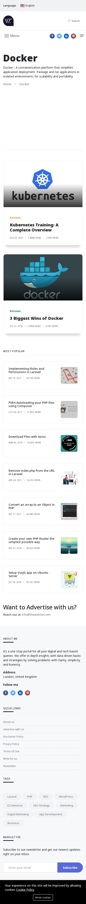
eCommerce (15, 805)
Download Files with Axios (27, 437)
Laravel (12, 796)
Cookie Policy (25, 890)
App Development (50, 814)
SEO (45, 796)
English (30, 5)
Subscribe (70, 868)
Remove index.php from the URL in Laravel (32, 472)
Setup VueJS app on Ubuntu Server (28, 574)
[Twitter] (59, 36)
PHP (29, 796)
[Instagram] (73, 36)
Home (7, 84)
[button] (12, 35)
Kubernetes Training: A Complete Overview (34, 227)
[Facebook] (52, 36)
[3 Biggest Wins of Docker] (43, 277)
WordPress (66, 796)
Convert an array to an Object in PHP (32, 506)
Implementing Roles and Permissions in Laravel (26, 370)
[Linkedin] (66, 36)
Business (13, 823)
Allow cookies (43, 897)
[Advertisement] (43, 118)
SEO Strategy (41, 805)
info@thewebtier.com (36, 615)
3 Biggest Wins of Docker (36, 318)
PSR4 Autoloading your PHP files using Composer (31, 404)
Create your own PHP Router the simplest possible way (31, 540)
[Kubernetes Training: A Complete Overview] (43, 184)
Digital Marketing (18, 814)
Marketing (66, 805)
